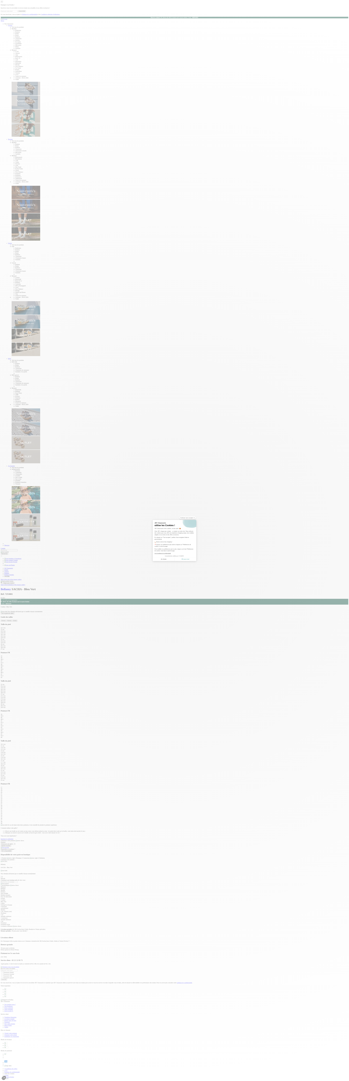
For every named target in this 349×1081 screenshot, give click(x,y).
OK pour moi (185, 559)
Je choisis (163, 559)
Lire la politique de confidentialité (163, 553)
